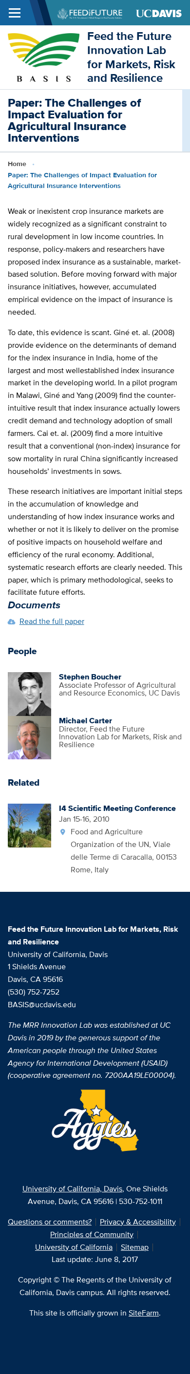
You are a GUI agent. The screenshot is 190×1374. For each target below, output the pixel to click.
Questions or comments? (50, 1221)
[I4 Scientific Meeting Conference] (30, 824)
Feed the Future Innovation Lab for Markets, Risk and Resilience (131, 56)
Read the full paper (51, 621)
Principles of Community (91, 1234)
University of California (74, 1247)
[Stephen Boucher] (30, 693)
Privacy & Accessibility (138, 1221)
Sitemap (135, 1247)
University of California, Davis (72, 1188)
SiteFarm (144, 1312)
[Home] (43, 56)
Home (17, 164)
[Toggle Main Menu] (14, 12)
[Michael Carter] (30, 736)
